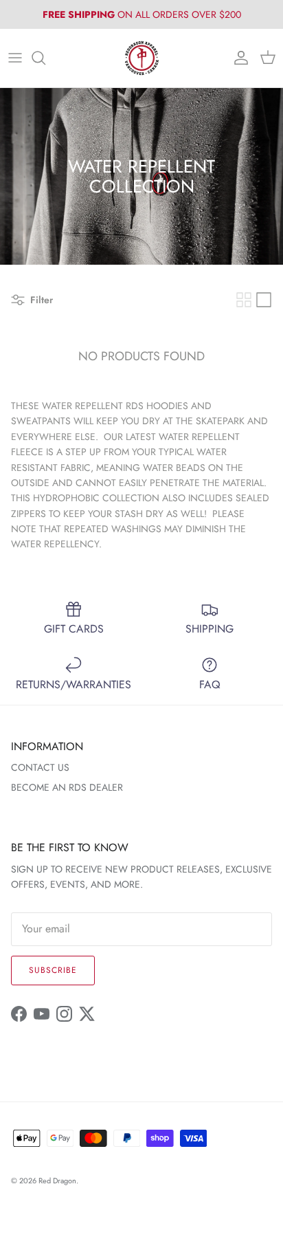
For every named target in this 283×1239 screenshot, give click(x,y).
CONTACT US (40, 767)
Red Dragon (57, 1180)
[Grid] (244, 300)
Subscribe (53, 970)
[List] (264, 300)
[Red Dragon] (142, 58)
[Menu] (15, 58)
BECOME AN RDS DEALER (67, 787)
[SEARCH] (45, 58)
